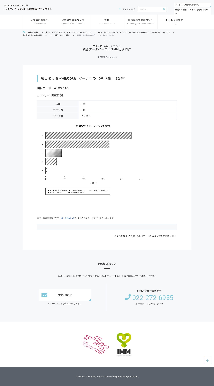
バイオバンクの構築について (187, 5)
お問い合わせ (65, 295)
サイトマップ (128, 9)
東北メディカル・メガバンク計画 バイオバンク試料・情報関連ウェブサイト (28, 7)
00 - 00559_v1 (67, 218)
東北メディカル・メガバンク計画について (191, 12)
